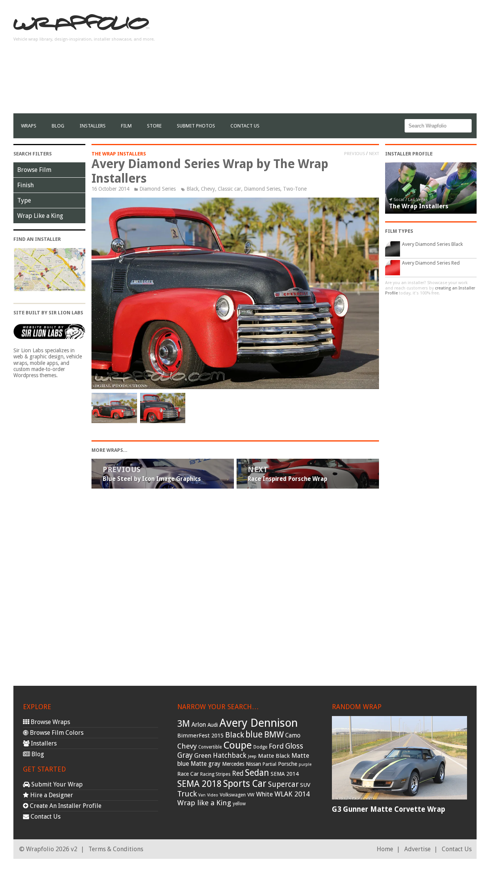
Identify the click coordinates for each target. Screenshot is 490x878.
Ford (276, 746)
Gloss (294, 746)
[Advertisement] (337, 59)
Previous (354, 153)
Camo (293, 735)
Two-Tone (295, 189)
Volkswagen (233, 795)
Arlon (198, 724)
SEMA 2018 (199, 783)
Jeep (252, 756)
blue (254, 734)
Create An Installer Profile (64, 805)
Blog (58, 126)
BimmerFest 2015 (200, 735)
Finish (25, 185)
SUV (305, 785)
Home (385, 849)
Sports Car (244, 783)
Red (237, 773)
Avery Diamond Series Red (431, 263)
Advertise (417, 849)
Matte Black (274, 755)
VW (251, 795)
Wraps (28, 126)
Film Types (399, 231)
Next (374, 153)
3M (183, 723)
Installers (93, 126)
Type (24, 200)
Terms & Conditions (115, 849)
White (264, 794)
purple (305, 764)
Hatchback (230, 755)
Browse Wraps (49, 722)
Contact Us (245, 126)
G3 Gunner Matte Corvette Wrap (388, 809)
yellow (239, 803)
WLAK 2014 (292, 794)
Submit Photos (196, 126)
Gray (185, 755)
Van (202, 795)
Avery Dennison (258, 722)
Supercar (283, 784)
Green (202, 755)
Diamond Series (157, 189)
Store (154, 126)
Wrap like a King (204, 802)
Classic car (229, 189)
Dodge (260, 747)
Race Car (188, 774)
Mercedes (233, 764)
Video (212, 795)
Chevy (208, 189)
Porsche (287, 764)
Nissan (253, 764)
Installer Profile (409, 154)
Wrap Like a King (40, 215)
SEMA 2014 (285, 774)
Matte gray (205, 763)
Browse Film (34, 169)
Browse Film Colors (55, 732)
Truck (187, 793)
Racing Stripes (215, 774)
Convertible (210, 747)
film (126, 126)
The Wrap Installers (118, 154)
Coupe (237, 745)
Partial (269, 764)
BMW (274, 734)
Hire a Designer (51, 795)
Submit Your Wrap (56, 784)
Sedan (257, 772)
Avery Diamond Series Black (432, 244)
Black (192, 189)
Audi (212, 725)
